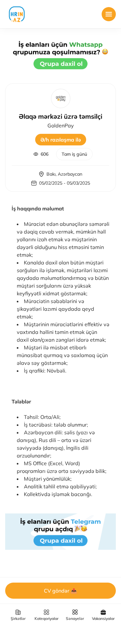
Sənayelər (75, 618)
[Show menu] (109, 14)
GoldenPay (60, 125)
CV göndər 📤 (60, 590)
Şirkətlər (18, 618)
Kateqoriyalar (46, 618)
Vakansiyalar (103, 618)
